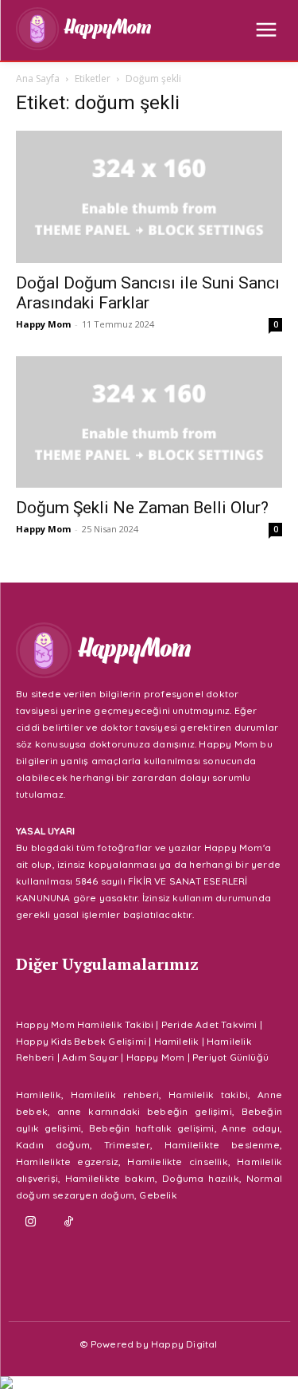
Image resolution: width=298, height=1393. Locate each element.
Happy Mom (43, 324)
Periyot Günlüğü (230, 1057)
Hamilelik (176, 1041)
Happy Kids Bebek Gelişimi (81, 1041)
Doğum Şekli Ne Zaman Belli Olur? (142, 507)
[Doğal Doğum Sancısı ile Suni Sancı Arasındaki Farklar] (149, 196)
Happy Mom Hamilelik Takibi (84, 1024)
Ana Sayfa (38, 78)
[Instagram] (31, 1222)
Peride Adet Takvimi (209, 1024)
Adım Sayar (90, 1057)
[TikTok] (69, 1222)
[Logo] (83, 28)
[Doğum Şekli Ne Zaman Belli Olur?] (149, 422)
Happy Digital (184, 1344)
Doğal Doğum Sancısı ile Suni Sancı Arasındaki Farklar (148, 292)
